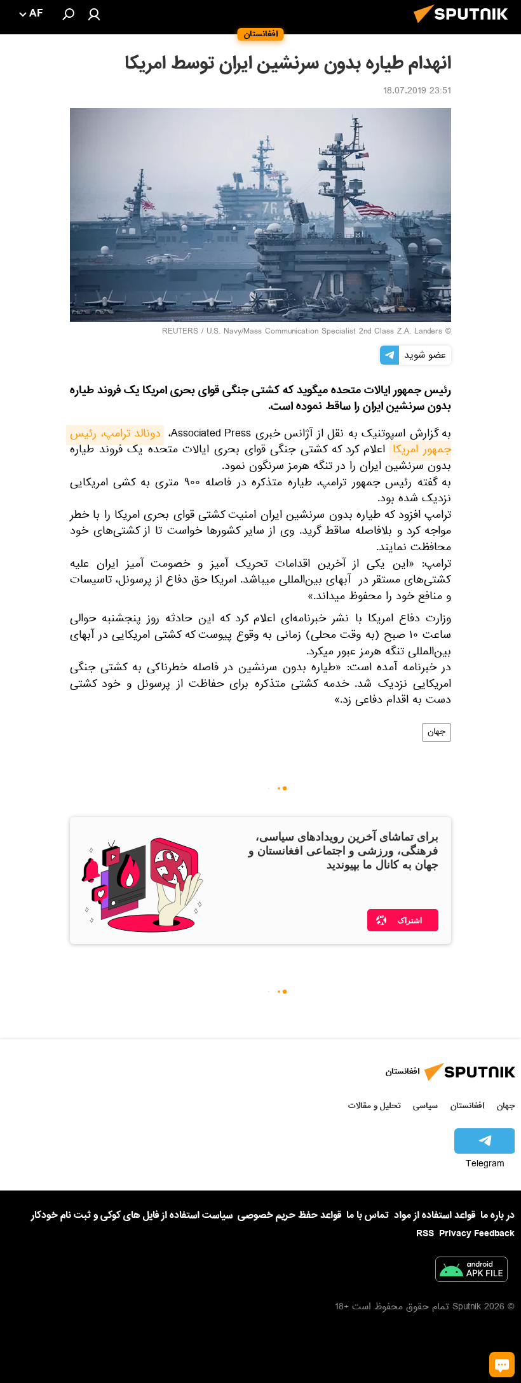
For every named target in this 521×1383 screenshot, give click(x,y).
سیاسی (425, 1105)
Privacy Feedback (477, 1234)
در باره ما (497, 1215)
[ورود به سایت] (94, 14)
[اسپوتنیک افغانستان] (464, 27)
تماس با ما (367, 1216)
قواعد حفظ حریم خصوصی (289, 1215)
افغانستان (467, 1105)
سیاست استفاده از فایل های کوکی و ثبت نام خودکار (132, 1215)
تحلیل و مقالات (374, 1105)
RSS (425, 1234)
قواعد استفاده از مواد (434, 1215)
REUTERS (180, 332)
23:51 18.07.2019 (417, 92)
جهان (436, 732)
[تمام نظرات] (502, 1364)
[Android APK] (471, 1272)
